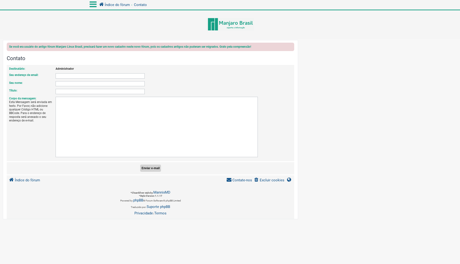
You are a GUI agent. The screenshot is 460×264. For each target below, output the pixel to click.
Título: (13, 90)
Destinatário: (17, 68)
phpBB (138, 200)
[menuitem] (269, 180)
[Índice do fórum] (230, 24)
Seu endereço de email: (23, 75)
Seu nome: (16, 83)
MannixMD (161, 192)
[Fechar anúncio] (291, 48)
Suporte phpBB (158, 207)
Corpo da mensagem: (22, 98)
